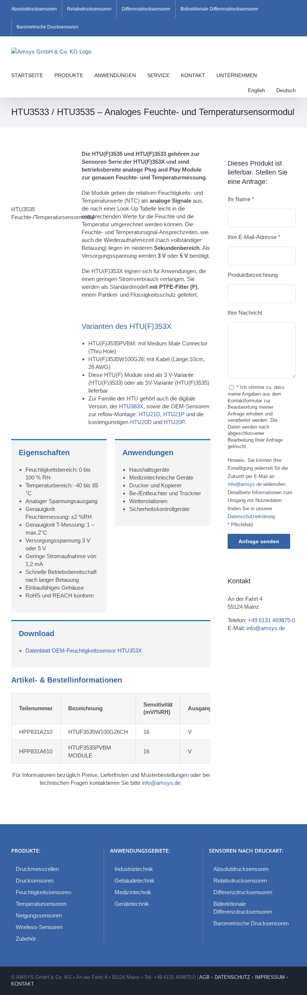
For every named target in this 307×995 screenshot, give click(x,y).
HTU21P (174, 414)
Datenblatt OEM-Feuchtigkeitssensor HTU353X (83, 650)
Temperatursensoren (41, 904)
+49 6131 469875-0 (271, 620)
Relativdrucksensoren (240, 880)
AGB (204, 977)
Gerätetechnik (132, 904)
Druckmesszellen (37, 869)
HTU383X (131, 406)
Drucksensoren (35, 880)
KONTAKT (22, 984)
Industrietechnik (134, 869)
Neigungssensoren (39, 915)
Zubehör (26, 938)
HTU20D (141, 422)
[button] (13, 89)
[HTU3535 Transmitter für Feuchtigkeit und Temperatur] (42, 152)
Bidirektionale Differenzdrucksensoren (242, 908)
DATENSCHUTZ (232, 977)
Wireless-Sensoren (39, 927)
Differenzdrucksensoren (242, 892)
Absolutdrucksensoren (240, 869)
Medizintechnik (133, 892)
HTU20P (174, 422)
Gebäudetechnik (135, 880)
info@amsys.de (161, 783)
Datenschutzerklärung (251, 516)
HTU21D (149, 414)
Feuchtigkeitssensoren (43, 892)
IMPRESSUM (270, 977)
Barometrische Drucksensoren (251, 923)
